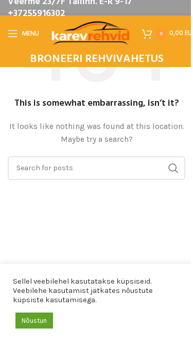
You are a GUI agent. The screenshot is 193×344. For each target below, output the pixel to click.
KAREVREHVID (56, 206)
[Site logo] (90, 32)
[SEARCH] (173, 168)
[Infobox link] (97, 59)
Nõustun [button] (34, 320)
